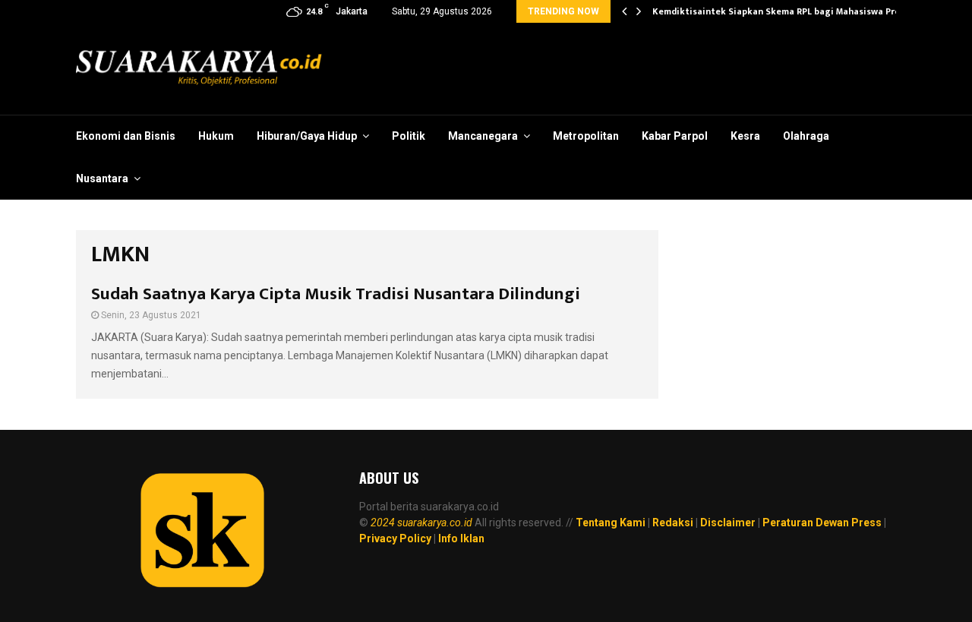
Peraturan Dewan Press (822, 522)
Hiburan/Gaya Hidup (307, 136)
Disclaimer (728, 522)
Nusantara (102, 178)
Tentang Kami (610, 522)
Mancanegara (483, 136)
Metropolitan (586, 136)
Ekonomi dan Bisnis (125, 136)
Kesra (745, 136)
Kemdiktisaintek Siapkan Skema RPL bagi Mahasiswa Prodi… (784, 11)
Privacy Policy (395, 538)
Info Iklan (461, 538)
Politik (408, 136)
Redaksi (672, 522)
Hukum (216, 136)
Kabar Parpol (675, 136)
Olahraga (806, 136)
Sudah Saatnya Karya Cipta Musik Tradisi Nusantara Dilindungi (335, 293)
